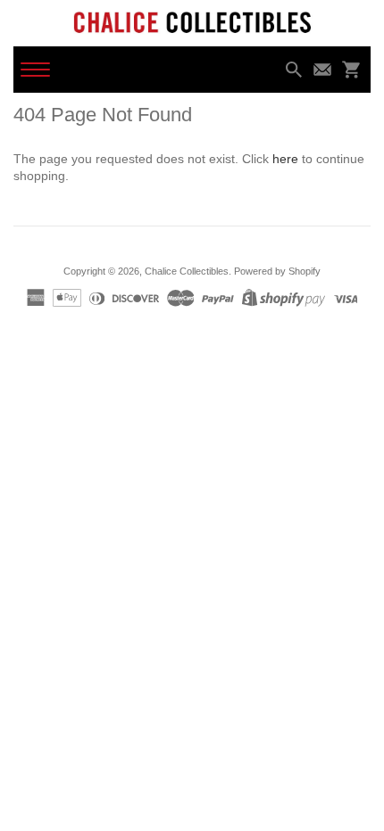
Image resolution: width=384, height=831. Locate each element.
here (285, 159)
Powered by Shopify (277, 271)
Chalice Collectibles (187, 271)
